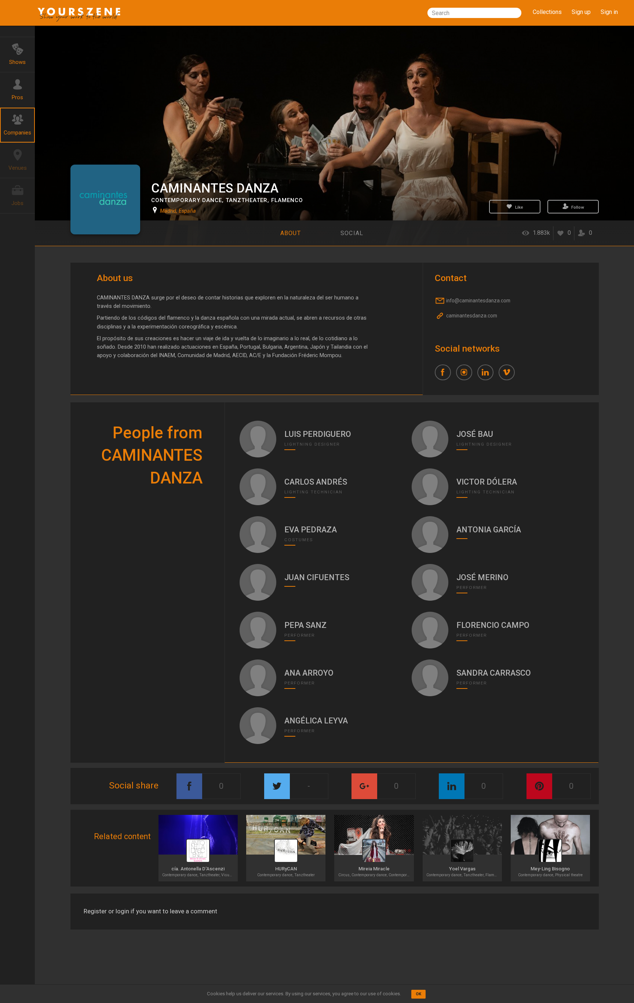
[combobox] (474, 13)
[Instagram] (466, 375)
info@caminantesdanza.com (477, 300)
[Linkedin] (488, 375)
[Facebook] (445, 375)
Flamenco (287, 200)
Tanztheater (246, 200)
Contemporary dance (186, 200)
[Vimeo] (509, 375)
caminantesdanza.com (471, 316)
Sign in (609, 11)
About (290, 233)
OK (418, 994)
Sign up (581, 11)
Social (352, 233)
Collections (547, 11)
